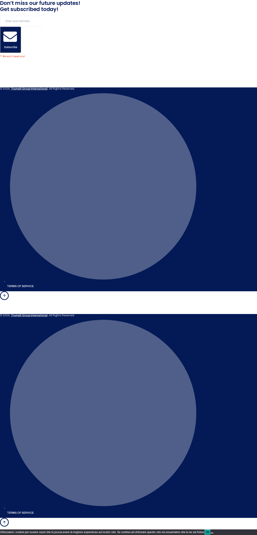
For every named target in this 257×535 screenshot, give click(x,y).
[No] (212, 533)
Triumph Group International (29, 88)
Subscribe (10, 47)
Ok (207, 532)
